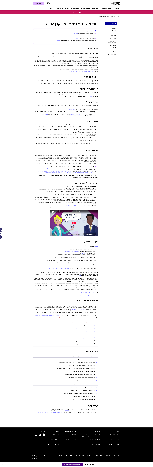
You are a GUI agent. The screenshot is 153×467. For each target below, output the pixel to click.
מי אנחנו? (117, 8)
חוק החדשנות (67, 171)
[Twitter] (1, 236)
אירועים (67, 8)
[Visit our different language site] (48, 3)
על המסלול (113, 23)
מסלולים (113, 16)
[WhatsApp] (1, 238)
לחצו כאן (76, 33)
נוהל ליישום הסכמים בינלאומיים (52, 172)
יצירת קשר (113, 57)
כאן (80, 275)
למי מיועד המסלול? (113, 29)
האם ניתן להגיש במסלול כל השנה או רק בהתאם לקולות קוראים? (81, 356)
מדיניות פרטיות (80, 455)
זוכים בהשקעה (86, 8)
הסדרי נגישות (96, 447)
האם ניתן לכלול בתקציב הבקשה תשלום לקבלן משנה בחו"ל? (82, 399)
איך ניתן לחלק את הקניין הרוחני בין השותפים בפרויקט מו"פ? (82, 377)
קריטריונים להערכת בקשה (112, 42)
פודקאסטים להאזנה (54, 439)
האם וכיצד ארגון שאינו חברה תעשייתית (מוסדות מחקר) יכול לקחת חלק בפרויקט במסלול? (75, 368)
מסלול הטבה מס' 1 (59, 171)
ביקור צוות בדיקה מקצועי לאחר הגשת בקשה (52, 291)
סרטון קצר (85, 208)
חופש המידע (99, 455)
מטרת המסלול (112, 26)
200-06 (62, 172)
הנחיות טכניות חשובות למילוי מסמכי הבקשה (59, 268)
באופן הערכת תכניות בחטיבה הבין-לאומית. (76, 205)
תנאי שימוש (117, 455)
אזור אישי (38, 3)
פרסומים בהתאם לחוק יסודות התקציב (64, 455)
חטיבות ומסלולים (107, 8)
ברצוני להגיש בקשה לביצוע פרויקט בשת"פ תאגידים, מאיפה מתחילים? (80, 374)
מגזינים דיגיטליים (55, 436)
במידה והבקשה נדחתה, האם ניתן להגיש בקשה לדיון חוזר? (82, 396)
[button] (45, 3)
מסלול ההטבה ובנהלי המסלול (78, 309)
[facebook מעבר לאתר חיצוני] (40, 434)
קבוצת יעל (73, 461)
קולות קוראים (88, 96)
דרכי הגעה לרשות (95, 444)
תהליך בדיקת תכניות (71, 439)
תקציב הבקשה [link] (90, 331)
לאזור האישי (83, 253)
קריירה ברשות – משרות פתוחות (92, 434)
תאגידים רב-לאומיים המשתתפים (78, 114)
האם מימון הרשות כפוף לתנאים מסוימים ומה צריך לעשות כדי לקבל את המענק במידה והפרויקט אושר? (73, 387)
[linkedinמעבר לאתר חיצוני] (44, 434)
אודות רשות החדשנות (114, 434)
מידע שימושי (76, 8)
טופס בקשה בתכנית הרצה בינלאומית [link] (85, 328)
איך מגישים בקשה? (113, 46)
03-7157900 (67, 411)
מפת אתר (108, 455)
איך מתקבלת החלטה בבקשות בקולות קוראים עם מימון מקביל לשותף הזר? (78, 393)
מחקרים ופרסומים (115, 439)
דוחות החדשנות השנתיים (114, 444)
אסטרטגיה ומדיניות (115, 436)
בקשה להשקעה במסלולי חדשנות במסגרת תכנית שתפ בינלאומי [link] (80, 325)
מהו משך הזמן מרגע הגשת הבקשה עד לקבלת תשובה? (83, 390)
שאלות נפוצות (112, 54)
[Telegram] (1, 233)
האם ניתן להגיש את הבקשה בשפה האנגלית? (85, 380)
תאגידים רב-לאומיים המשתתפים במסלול (57, 245)
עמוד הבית (117, 16)
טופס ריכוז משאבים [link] (89, 338)
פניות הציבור (90, 455)
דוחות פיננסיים (47, 455)
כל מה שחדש (60, 8)
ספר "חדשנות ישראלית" (53, 444)
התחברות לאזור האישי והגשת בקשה (72, 464)
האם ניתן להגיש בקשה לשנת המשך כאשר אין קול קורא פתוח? (82, 365)
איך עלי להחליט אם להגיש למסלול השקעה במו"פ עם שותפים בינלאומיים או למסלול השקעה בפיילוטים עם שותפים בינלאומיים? (67, 359)
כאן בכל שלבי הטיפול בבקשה (87, 292)
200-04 (66, 172)
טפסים (74, 436)
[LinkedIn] (1, 229)
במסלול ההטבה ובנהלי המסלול (72, 251)
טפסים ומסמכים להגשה (111, 50)
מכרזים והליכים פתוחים (94, 439)
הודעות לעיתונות (55, 441)
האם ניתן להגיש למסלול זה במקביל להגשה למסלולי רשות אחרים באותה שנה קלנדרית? (76, 362)
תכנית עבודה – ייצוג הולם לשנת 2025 (91, 436)
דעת (76, 461)
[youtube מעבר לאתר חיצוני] (36, 434)
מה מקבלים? (112, 33)
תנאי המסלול (112, 38)
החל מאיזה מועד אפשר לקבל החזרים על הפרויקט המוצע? (82, 384)
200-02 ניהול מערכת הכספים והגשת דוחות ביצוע (80, 172)
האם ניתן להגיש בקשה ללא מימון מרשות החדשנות (84, 371)
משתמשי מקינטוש (92, 270)
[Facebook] (1, 231)
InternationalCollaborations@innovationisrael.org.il (48, 315)
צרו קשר (52, 8)
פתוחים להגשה (95, 8)
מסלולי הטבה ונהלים (71, 434)
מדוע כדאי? (113, 35)
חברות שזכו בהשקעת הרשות (113, 441)
